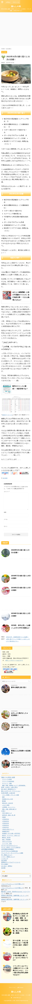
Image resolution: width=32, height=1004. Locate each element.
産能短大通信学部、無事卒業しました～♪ (14, 895)
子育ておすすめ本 (7, 841)
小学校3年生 (5, 823)
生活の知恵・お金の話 (8, 793)
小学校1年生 (5, 827)
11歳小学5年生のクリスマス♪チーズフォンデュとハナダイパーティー (21, 765)
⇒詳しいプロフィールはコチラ (14, 660)
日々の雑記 (4, 864)
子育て (3, 811)
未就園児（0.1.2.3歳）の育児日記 (11, 833)
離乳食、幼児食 (6, 837)
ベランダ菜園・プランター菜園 (10, 795)
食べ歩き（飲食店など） (8, 789)
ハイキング (4, 858)
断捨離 (4, 801)
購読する (7, 677)
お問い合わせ (20, 987)
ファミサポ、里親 (7, 843)
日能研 (4, 817)
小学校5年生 (5, 819)
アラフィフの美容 (7, 779)
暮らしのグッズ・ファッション (10, 791)
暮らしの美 (16, 6)
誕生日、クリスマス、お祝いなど (11, 835)
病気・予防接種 (6, 839)
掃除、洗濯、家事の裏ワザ (9, 809)
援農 (3, 797)
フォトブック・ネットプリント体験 (12, 853)
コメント (7, 491)
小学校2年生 (5, 825)
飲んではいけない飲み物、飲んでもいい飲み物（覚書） (20, 931)
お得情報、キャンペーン (8, 807)
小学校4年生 (5, 821)
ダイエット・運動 (7, 783)
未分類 (3, 868)
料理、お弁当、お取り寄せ (9, 787)
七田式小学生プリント (8, 829)
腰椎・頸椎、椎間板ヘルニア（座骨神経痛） (14, 785)
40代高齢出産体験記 (7, 849)
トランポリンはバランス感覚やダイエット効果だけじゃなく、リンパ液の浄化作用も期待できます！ (20, 970)
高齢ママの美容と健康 (8, 777)
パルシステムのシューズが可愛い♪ (12, 884)
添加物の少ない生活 (7, 799)
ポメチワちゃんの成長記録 (9, 851)
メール (5, 519)
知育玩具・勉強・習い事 (8, 815)
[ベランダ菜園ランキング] (24, 473)
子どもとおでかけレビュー (9, 845)
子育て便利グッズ (7, 813)
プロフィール (12, 987)
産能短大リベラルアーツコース (10, 862)
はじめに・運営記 (6, 866)
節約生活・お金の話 (7, 803)
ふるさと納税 (5, 805)
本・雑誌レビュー (6, 855)
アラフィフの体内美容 (8, 781)
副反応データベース (7, 414)
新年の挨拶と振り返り (18, 687)
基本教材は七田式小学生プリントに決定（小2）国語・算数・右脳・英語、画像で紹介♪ (20, 918)
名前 (5, 512)
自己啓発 (5, 478)
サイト (5, 526)
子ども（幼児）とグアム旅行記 (10, 847)
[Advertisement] (16, 29)
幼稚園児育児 (5, 831)
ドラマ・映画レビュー (8, 857)
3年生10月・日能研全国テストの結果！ (17, 637)
